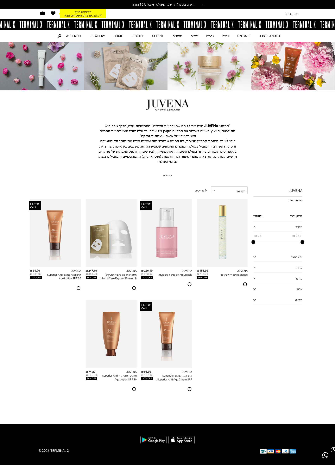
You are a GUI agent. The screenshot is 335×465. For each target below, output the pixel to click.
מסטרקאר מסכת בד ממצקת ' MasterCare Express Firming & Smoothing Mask (118, 277)
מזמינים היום (83, 12)
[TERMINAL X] (167, 24)
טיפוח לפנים (295, 200)
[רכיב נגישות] (332, 450)
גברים (210, 36)
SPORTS (158, 36)
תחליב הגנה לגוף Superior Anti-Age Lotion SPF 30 (119, 377)
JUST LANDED (269, 36)
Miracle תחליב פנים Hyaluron (175, 274)
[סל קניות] (42, 13)
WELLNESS (74, 36)
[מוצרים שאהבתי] (53, 13)
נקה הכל (257, 216)
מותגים (177, 36)
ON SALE (243, 36)
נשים (225, 36)
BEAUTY (137, 36)
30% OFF (202, 277)
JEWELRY (98, 36)
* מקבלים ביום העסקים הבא (83, 15)
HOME (118, 36)
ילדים (194, 36)
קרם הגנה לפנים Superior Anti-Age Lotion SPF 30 (64, 276)
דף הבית (167, 175)
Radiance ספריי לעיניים (234, 274)
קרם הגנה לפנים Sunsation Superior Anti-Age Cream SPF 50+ (174, 377)
